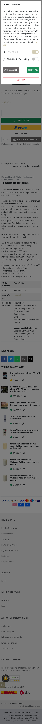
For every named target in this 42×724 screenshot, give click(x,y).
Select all (33, 70)
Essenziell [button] (12, 52)
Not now (21, 80)
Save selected (11, 70)
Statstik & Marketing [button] (18, 59)
